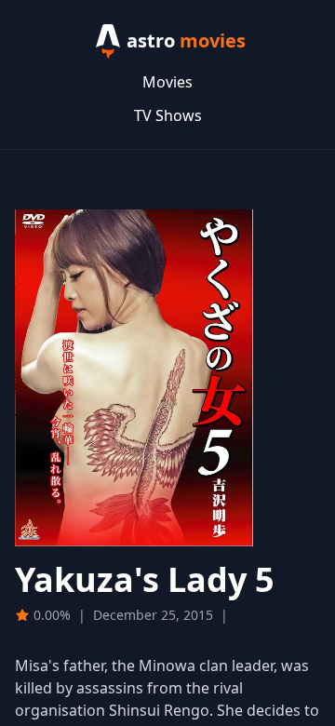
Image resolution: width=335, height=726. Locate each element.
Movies (167, 82)
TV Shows (168, 115)
